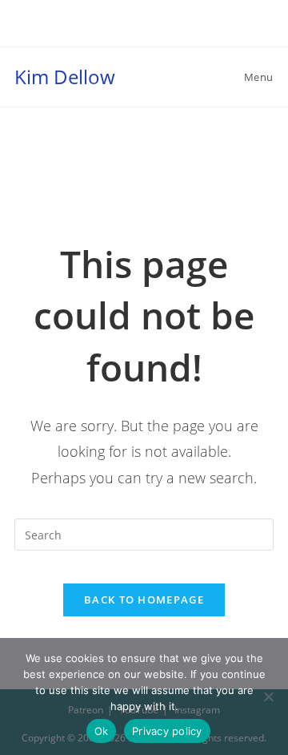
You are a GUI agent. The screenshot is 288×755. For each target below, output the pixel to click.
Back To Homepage (144, 599)
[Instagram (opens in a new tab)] (146, 29)
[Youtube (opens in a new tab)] (163, 29)
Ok (101, 731)
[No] (268, 696)
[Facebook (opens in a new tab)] (127, 29)
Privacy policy (167, 731)
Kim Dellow (64, 76)
